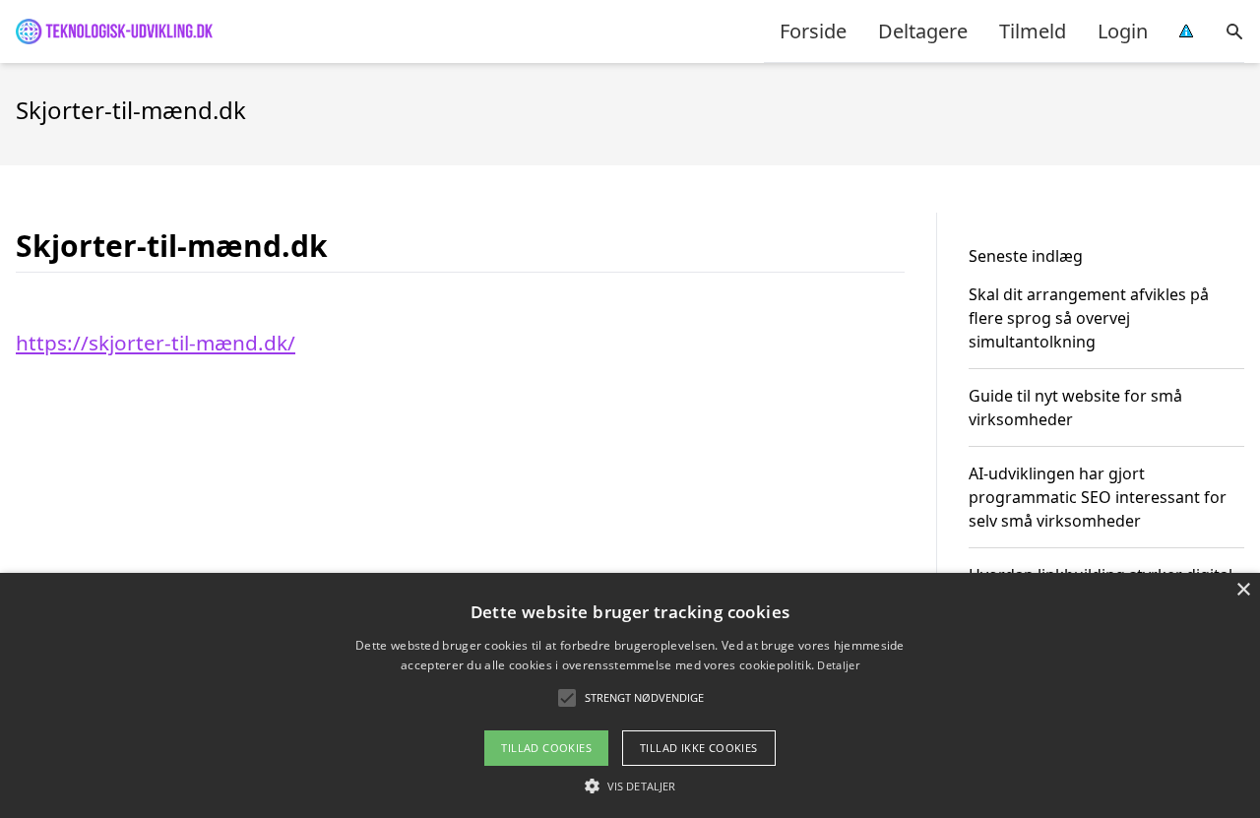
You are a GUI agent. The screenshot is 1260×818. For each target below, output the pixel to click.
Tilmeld (1032, 31)
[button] (630, 785)
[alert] (630, 695)
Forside (813, 31)
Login (1123, 31)
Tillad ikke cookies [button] (699, 747)
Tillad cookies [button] (546, 747)
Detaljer (837, 665)
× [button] (1242, 590)
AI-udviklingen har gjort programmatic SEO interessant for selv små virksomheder (1098, 497)
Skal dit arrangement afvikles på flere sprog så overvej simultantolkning (1089, 317)
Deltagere (923, 31)
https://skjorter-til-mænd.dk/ (155, 342)
